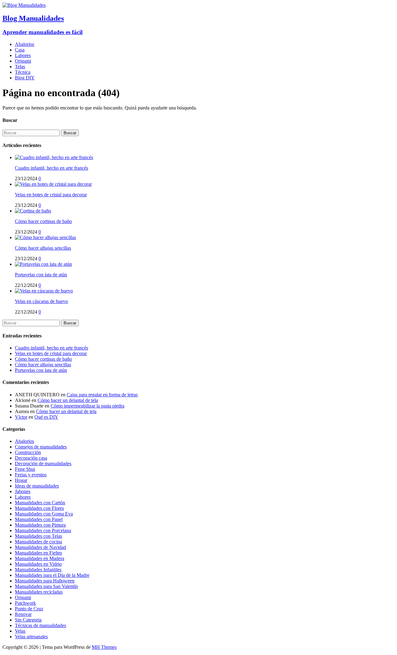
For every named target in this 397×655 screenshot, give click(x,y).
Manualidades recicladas (39, 592)
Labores (23, 55)
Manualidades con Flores (39, 508)
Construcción (28, 452)
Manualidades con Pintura (40, 525)
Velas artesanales (31, 636)
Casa (20, 49)
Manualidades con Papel (39, 519)
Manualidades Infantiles (38, 569)
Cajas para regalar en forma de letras (102, 394)
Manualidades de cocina (38, 541)
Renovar (23, 614)
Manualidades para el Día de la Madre (52, 575)
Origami (23, 61)
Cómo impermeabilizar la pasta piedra (87, 405)
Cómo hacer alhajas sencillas (43, 248)
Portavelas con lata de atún (41, 274)
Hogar (21, 480)
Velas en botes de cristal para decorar (51, 194)
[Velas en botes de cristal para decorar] (53, 184)
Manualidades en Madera (39, 558)
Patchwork (25, 603)
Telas (20, 66)
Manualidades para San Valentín (46, 586)
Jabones (22, 491)
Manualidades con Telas (38, 536)
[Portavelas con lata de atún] (43, 264)
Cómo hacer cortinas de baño (43, 221)
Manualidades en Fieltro (38, 552)
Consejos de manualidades (41, 446)
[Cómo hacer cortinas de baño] (33, 210)
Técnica (22, 72)
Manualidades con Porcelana (43, 530)
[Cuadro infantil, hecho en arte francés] (54, 157)
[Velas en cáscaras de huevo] (44, 290)
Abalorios (24, 44)
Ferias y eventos (31, 474)
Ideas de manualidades (37, 485)
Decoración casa (31, 458)
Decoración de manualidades (43, 463)
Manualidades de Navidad (40, 547)
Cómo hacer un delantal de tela (68, 400)
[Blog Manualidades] (24, 5)
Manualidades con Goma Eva (44, 513)
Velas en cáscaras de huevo (41, 301)
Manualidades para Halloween (44, 580)
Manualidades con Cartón (40, 502)
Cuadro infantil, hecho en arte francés (51, 168)
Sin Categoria (28, 619)
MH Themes (104, 647)
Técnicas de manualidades (40, 625)
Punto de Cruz (29, 608)
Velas (20, 631)
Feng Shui (25, 469)
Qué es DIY (46, 417)
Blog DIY (25, 77)
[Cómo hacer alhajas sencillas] (45, 237)
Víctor (21, 417)
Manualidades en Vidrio (38, 564)
